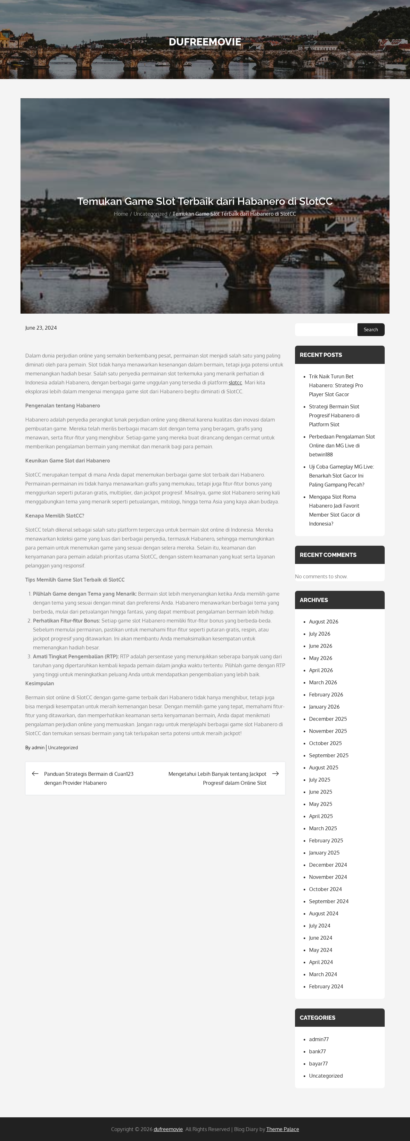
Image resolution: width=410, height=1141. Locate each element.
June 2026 (320, 646)
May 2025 (320, 804)
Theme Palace (282, 1129)
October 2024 (325, 889)
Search (371, 329)
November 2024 (328, 877)
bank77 (317, 1051)
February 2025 (326, 840)
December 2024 (328, 865)
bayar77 (318, 1063)
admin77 (319, 1039)
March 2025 (323, 828)
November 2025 (328, 731)
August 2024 (323, 913)
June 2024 (320, 938)
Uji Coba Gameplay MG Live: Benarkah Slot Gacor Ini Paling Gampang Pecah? (341, 475)
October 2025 (325, 743)
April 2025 (321, 816)
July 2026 (319, 634)
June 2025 (320, 792)
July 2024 (319, 925)
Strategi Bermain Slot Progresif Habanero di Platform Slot (334, 415)
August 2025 (323, 767)
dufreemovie (205, 42)
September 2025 (328, 755)
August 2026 (323, 621)
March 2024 (323, 974)
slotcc (235, 382)
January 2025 (324, 852)
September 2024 (328, 901)
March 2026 (323, 682)
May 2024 (320, 950)
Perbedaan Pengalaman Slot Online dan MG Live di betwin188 (342, 445)
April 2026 (321, 670)
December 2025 (328, 719)
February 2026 (326, 694)
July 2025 (319, 779)
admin (38, 747)
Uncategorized (63, 747)
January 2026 (324, 706)
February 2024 (326, 986)
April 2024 (321, 962)
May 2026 (320, 658)
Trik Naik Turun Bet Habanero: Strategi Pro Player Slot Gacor (336, 385)
